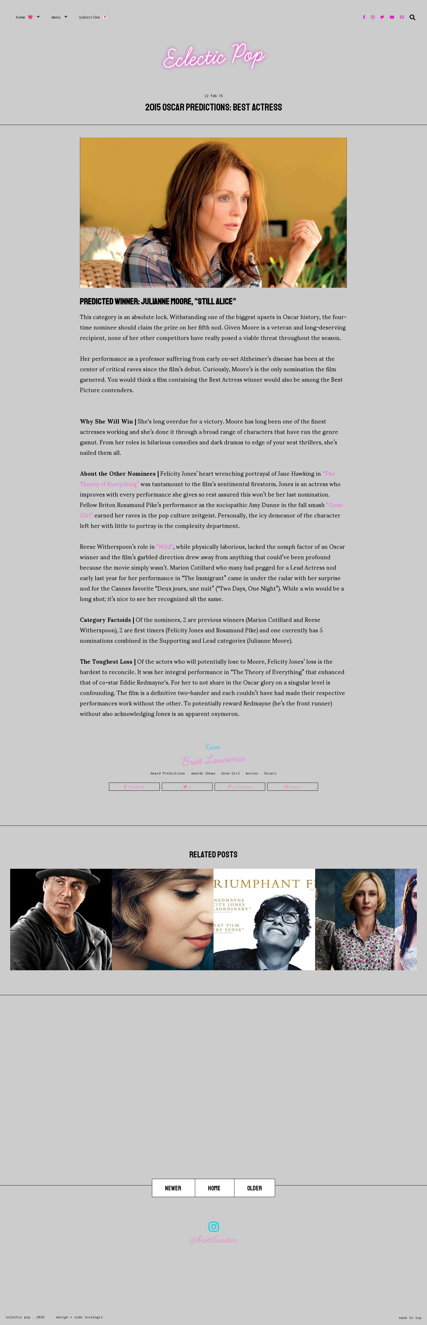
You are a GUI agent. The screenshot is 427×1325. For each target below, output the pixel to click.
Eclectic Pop (214, 57)
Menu (56, 17)
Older (254, 1188)
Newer (173, 1188)
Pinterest (241, 787)
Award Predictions (167, 773)
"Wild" (164, 546)
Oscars (270, 773)
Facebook (135, 787)
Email (294, 787)
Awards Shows (203, 773)
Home (214, 1188)
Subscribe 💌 (93, 17)
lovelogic (94, 1317)
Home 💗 (24, 17)
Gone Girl (231, 773)
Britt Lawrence (214, 760)
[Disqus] (213, 1104)
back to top (410, 1317)
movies (252, 773)
